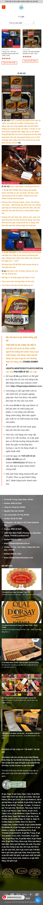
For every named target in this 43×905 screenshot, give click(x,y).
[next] (39, 876)
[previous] (3, 876)
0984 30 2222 (16, 529)
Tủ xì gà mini (10, 808)
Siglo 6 (29, 819)
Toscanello (25, 836)
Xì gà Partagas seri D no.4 (24, 827)
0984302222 (19, 462)
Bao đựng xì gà (12, 847)
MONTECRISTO (21, 368)
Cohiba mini (6, 825)
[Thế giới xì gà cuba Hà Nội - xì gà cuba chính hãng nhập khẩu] (21, 7)
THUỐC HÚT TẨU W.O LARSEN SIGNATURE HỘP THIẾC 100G (10, 53)
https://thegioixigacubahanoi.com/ (26, 386)
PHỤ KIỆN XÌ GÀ (21, 371)
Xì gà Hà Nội (11, 805)
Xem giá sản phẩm (9, 63)
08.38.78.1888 (16, 519)
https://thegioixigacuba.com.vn (17, 543)
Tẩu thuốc (20, 808)
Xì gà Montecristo (23, 830)
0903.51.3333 (15, 539)
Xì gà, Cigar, (6, 794)
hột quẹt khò (10, 850)
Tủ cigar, (27, 805)
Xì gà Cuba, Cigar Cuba (21, 794)
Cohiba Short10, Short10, (25, 822)
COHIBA (26, 361)
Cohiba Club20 (18, 825)
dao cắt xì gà (25, 847)
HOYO (32, 368)
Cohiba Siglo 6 (8, 822)
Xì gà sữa (30, 816)
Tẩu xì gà (28, 808)
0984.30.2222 (16, 503)
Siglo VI (36, 819)
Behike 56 (8, 827)
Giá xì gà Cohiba (25, 797)
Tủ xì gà (20, 805)
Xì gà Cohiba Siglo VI (16, 819)
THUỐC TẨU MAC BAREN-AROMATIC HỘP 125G (31, 52)
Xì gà (4, 271)
